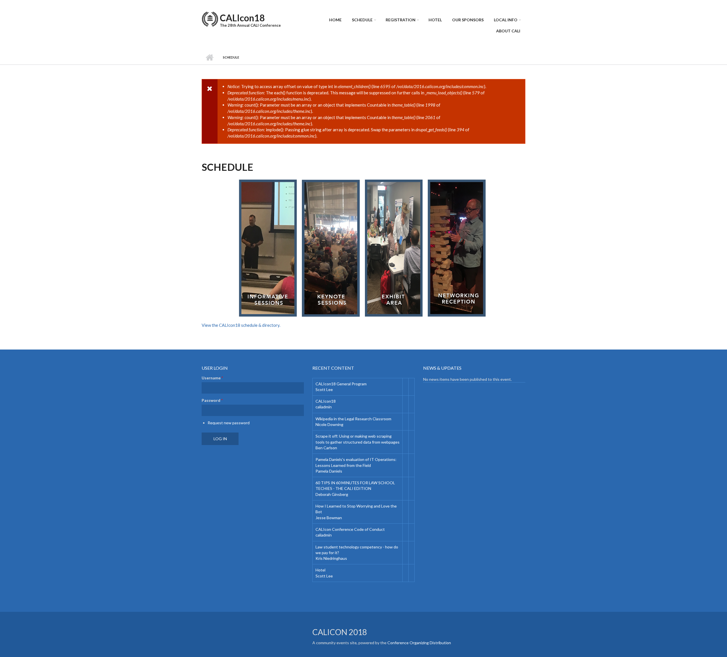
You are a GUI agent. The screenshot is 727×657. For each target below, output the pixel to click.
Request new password (229, 422)
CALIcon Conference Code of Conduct (350, 529)
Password (212, 400)
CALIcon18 (242, 17)
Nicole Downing (329, 424)
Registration (400, 19)
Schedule (362, 19)
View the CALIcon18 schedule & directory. (241, 325)
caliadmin (324, 406)
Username (212, 377)
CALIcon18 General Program (341, 383)
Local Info (505, 19)
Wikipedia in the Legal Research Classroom (353, 418)
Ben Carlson (326, 447)
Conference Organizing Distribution (419, 642)
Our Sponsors (468, 19)
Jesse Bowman (329, 517)
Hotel (435, 19)
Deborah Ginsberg (332, 494)
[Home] (210, 18)
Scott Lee (324, 389)
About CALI (508, 30)
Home (335, 19)
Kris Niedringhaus (331, 558)
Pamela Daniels (329, 471)
